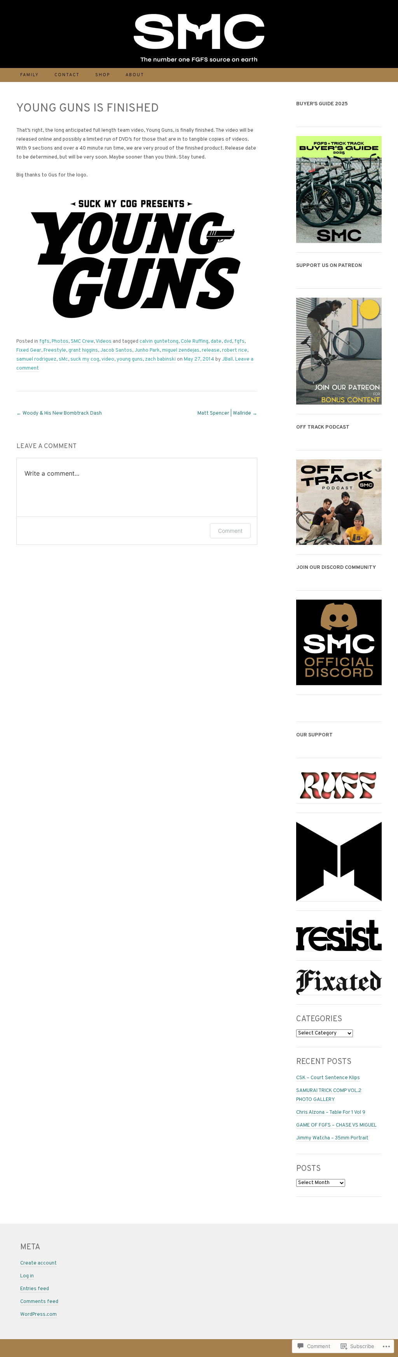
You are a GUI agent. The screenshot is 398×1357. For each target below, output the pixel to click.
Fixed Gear (28, 350)
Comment (230, 530)
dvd (228, 341)
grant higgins (83, 350)
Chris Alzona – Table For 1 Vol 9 (330, 1112)
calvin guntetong (159, 341)
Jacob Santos (116, 350)
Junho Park (147, 350)
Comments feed (39, 1302)
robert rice (234, 350)
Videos (104, 341)
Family (29, 75)
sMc (63, 359)
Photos (60, 341)
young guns (130, 359)
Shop (102, 75)
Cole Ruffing (194, 341)
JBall (227, 359)
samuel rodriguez (36, 359)
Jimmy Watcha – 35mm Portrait (332, 1138)
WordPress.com (38, 1315)
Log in (27, 1276)
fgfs (44, 341)
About (135, 75)
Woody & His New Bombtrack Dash (59, 413)
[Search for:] (377, 75)
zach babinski (160, 359)
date (216, 341)
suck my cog (84, 359)
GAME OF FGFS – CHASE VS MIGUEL (336, 1125)
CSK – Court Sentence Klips (328, 1078)
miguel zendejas (180, 350)
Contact (67, 75)
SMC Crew (82, 341)
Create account (38, 1263)
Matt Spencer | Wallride (227, 413)
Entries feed (34, 1289)
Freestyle (55, 350)
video (107, 359)
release (211, 350)
